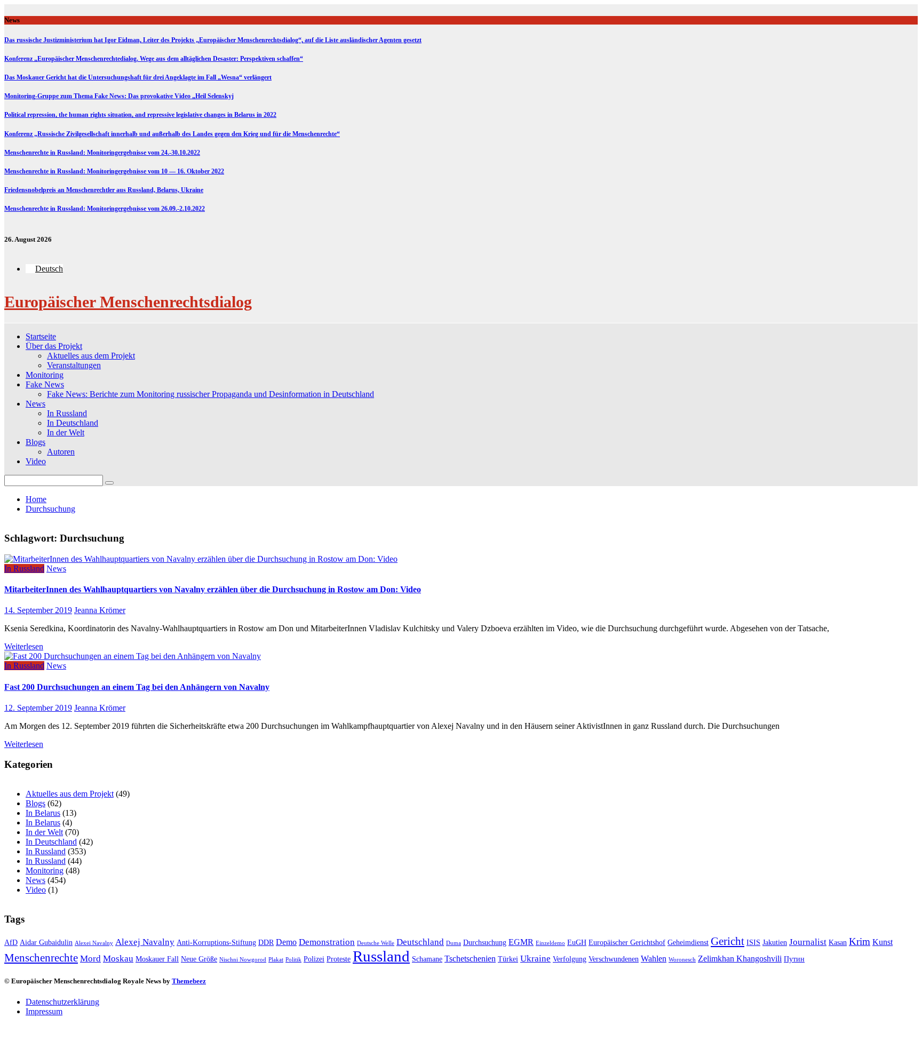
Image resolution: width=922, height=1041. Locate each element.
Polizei (314, 959)
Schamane (427, 959)
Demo (286, 942)
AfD (11, 943)
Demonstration (327, 942)
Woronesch (682, 960)
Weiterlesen (23, 646)
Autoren (61, 451)
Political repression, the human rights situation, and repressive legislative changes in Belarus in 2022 (140, 114)
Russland (381, 956)
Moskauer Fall (157, 959)
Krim (859, 941)
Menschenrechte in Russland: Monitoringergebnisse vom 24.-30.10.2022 (102, 152)
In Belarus (43, 812)
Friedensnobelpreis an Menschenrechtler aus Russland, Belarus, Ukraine (103, 190)
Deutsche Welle (375, 943)
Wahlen (653, 958)
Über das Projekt (54, 346)
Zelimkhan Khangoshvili (740, 958)
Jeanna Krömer (99, 610)
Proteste (339, 959)
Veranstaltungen (74, 365)
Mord (90, 958)
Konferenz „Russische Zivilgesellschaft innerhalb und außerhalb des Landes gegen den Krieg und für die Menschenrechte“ (172, 134)
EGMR (521, 942)
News (35, 403)
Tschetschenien (470, 958)
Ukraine (535, 958)
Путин (794, 959)
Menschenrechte (41, 958)
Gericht (727, 941)
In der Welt (65, 432)
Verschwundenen (614, 959)
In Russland (67, 413)
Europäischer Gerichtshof (627, 943)
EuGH (576, 943)
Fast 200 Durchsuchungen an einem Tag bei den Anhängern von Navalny (136, 687)
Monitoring (44, 374)
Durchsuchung (484, 943)
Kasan (838, 943)
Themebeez (189, 981)
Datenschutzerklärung (62, 1001)
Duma (453, 943)
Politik (293, 960)
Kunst (882, 942)
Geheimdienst (688, 943)
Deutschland (420, 942)
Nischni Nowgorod (242, 960)
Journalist (807, 942)
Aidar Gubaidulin (46, 943)
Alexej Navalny (144, 942)
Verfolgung (569, 959)
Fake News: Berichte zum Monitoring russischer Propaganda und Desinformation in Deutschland (210, 394)
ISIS (753, 943)
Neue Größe (199, 959)
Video (36, 461)
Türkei (508, 959)
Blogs (35, 442)
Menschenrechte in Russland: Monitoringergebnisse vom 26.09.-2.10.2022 (104, 208)
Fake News (45, 384)
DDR (266, 943)
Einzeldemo (550, 943)
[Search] (109, 482)
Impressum (44, 1011)
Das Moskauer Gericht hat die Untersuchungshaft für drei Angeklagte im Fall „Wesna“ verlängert (138, 77)
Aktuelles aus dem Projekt (91, 355)
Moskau (118, 958)
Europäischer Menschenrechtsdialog (128, 302)
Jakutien (774, 943)
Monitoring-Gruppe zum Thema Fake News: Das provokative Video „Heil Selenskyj (119, 96)
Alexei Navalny (94, 943)
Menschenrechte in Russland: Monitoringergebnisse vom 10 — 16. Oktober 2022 (114, 171)
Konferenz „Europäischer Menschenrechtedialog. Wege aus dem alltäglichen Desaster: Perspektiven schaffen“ (153, 58)
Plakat (275, 960)
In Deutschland (72, 422)
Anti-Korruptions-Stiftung (216, 943)
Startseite (41, 336)
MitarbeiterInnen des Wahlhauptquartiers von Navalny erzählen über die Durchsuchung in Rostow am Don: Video (212, 589)
